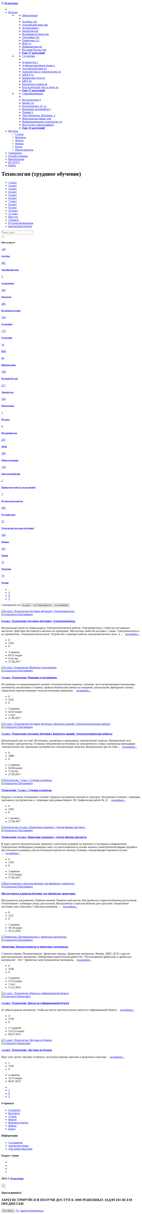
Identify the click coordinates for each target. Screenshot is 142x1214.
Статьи (19, 134)
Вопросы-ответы (18, 1122)
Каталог (13, 12)
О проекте (14, 1110)
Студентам (28, 56)
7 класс (12, 201)
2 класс (12, 185)
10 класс (13, 210)
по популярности (42, 605)
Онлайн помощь (18, 156)
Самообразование (32, 93)
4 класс (12, 191)
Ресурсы (13, 131)
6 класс (12, 198)
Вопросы (20, 137)
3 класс (12, 188)
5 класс (12, 194)
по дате (26, 605)
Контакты (14, 1113)
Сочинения (15, 152)
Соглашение (15, 1142)
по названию (61, 605)
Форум (19, 140)
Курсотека (17, 1178)
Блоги (18, 146)
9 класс (12, 207)
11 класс (13, 213)
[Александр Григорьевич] (17, 614)
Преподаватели (24, 149)
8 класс (12, 204)
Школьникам (30, 15)
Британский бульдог (20, 226)
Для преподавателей (20, 1148)
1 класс (12, 182)
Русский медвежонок (20, 223)
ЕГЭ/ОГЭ (14, 162)
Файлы (19, 143)
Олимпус (13, 219)
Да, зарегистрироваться (29, 1210)
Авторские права (18, 1145)
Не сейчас (8, 1210)
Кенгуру (13, 216)
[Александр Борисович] (15, 996)
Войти (12, 165)
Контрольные (16, 159)
